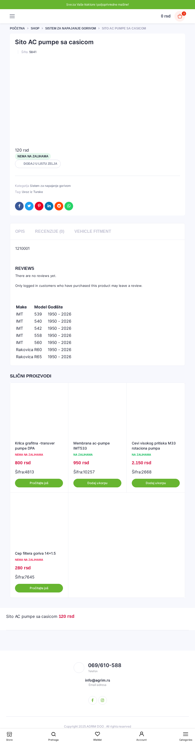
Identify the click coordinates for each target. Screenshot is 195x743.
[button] (38, 164)
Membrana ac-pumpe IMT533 (91, 445)
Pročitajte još (39, 483)
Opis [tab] (20, 231)
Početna (17, 28)
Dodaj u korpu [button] (97, 483)
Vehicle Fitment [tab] (92, 231)
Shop (35, 28)
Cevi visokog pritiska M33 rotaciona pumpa (154, 445)
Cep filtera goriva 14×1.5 (35, 553)
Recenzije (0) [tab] (49, 231)
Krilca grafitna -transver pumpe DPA (35, 445)
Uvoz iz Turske (32, 192)
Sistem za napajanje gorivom (70, 28)
